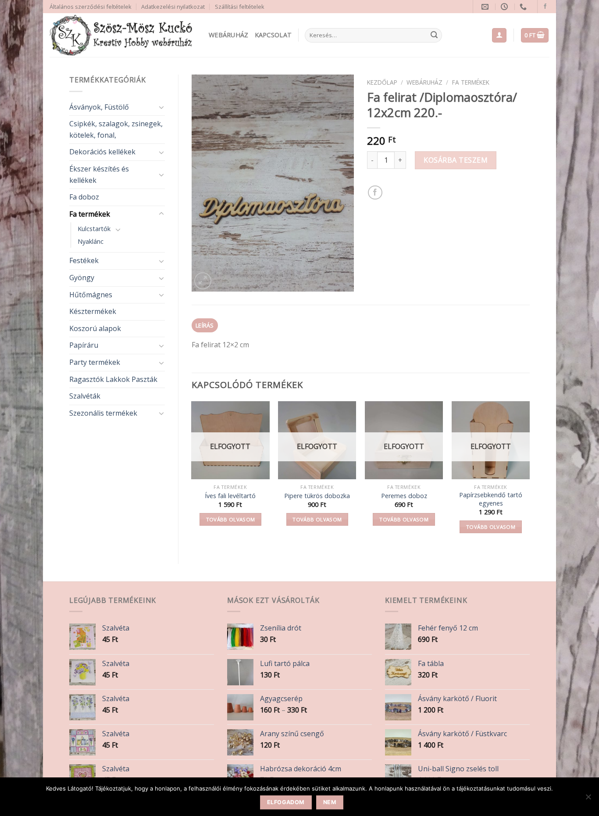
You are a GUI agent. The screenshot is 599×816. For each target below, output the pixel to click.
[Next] (529, 475)
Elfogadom (285, 802)
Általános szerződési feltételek (91, 7)
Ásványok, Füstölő (99, 107)
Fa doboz (84, 197)
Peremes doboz (404, 496)
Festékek (84, 260)
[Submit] (434, 35)
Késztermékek (92, 311)
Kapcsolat (273, 35)
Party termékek (94, 362)
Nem (329, 802)
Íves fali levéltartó (230, 496)
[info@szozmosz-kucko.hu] (486, 6)
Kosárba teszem (456, 160)
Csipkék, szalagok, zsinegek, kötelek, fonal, (116, 129)
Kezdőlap (382, 82)
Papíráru (83, 345)
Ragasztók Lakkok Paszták (113, 379)
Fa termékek (89, 214)
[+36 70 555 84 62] (524, 6)
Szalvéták (84, 396)
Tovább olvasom (230, 519)
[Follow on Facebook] (545, 7)
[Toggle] (161, 107)
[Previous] (192, 475)
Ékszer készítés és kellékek (99, 174)
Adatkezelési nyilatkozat (173, 7)
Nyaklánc (90, 241)
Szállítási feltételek (239, 7)
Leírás (205, 325)
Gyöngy (81, 277)
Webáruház (229, 35)
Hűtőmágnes (90, 294)
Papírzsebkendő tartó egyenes (490, 499)
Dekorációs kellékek (102, 152)
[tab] (205, 325)
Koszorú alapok (95, 328)
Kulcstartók (94, 228)
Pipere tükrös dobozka (317, 496)
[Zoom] (202, 280)
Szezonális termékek (103, 413)
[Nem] (588, 799)
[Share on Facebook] (375, 192)
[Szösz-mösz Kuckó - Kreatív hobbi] (123, 35)
